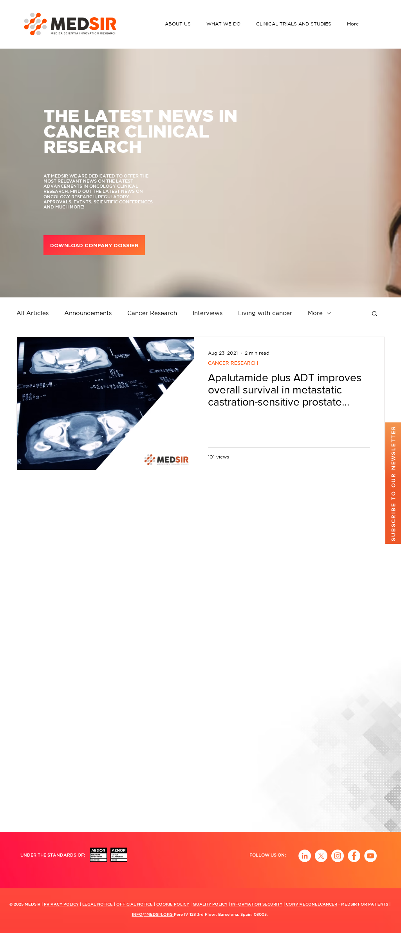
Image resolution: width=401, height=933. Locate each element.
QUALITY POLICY (210, 904)
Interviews (207, 313)
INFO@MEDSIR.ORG (153, 914)
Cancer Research (152, 313)
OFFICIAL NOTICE (134, 904)
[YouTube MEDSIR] (370, 856)
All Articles (32, 313)
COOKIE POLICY (172, 904)
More (315, 313)
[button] (179, 23)
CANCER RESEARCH (233, 363)
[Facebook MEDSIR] (354, 856)
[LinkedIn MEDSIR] (304, 856)
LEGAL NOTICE (97, 904)
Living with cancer (265, 313)
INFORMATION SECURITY (256, 904)
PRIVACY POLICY (61, 904)
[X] (321, 856)
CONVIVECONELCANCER (311, 904)
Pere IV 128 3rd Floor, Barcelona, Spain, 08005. (221, 914)
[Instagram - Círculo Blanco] (337, 856)
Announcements (88, 313)
